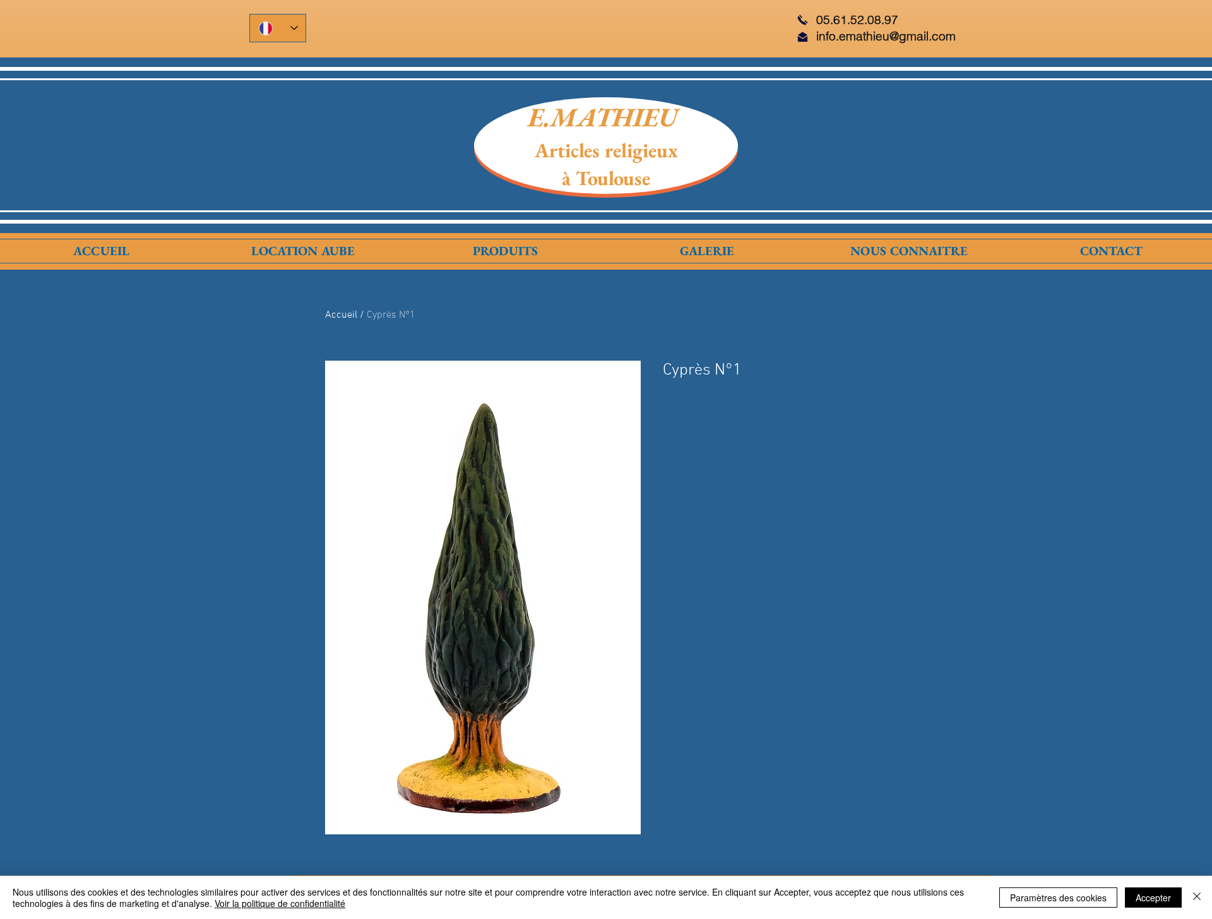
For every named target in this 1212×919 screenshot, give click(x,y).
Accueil (341, 315)
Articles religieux (606, 150)
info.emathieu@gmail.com (886, 36)
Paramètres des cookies (1058, 897)
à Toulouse (606, 178)
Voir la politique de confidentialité (280, 903)
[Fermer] (1196, 897)
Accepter (1153, 897)
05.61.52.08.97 (857, 19)
